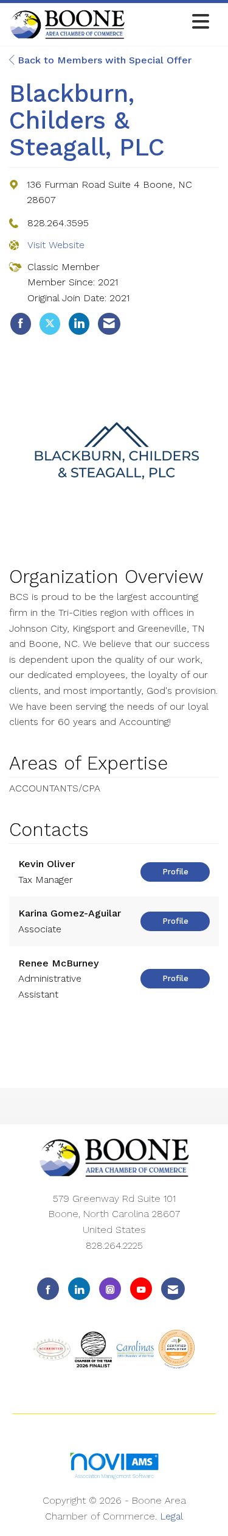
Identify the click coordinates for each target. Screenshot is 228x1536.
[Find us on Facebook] (48, 1288)
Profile (175, 871)
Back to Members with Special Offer (103, 60)
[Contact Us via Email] (173, 1288)
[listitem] (20, 324)
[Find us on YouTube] (141, 1288)
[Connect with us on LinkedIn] (79, 1288)
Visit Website (56, 245)
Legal (171, 1516)
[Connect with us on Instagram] (110, 1288)
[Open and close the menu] (170, 22)
